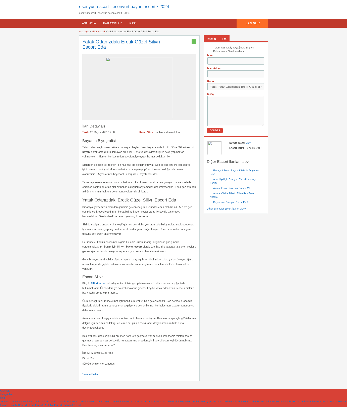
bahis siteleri (41, 401)
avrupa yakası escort (158, 401)
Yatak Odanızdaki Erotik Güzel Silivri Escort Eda (121, 44)
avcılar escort (199, 401)
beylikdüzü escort (294, 401)
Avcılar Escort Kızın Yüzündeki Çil (231, 188)
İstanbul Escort (18, 405)
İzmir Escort (36, 405)
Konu (210, 81)
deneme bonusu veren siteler (16, 401)
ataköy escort (276, 401)
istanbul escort (139, 401)
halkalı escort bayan (107, 401)
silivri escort (98, 31)
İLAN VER (252, 23)
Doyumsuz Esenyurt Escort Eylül (231, 202)
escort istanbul (228, 401)
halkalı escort (261, 401)
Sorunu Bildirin (90, 374)
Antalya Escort (53, 405)
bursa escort (328, 401)
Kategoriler (112, 23)
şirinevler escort (74, 401)
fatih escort (89, 401)
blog (132, 23)
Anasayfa (89, 23)
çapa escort (213, 401)
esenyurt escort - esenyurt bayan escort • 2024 (124, 6)
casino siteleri (57, 401)
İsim (210, 55)
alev (248, 142)
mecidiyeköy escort (180, 401)
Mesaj (210, 94)
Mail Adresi (214, 68)
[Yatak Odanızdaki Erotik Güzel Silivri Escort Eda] (139, 117)
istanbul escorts (312, 401)
